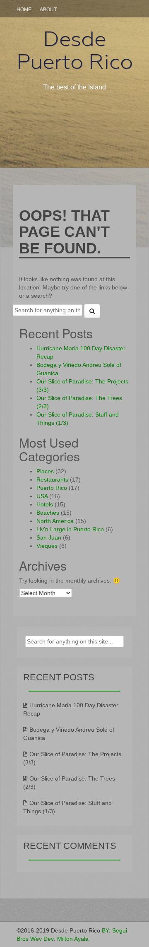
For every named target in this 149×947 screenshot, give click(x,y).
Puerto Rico (51, 487)
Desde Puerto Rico (75, 50)
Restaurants (52, 479)
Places (45, 471)
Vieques (47, 545)
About (48, 9)
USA (42, 496)
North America (55, 521)
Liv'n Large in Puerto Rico (70, 529)
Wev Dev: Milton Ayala (59, 938)
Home (24, 9)
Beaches (47, 512)
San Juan (48, 537)
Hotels (44, 504)
